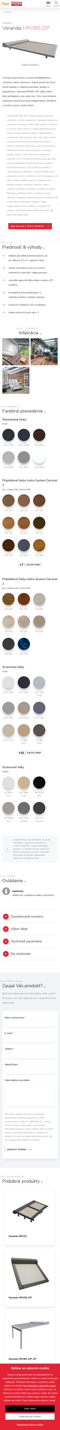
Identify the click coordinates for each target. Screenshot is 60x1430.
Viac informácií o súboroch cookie (39, 1385)
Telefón (9, 1049)
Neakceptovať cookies (30, 1416)
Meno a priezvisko (15, 1017)
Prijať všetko (30, 1408)
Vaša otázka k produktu (17, 1080)
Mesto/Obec (12, 1064)
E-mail (9, 1033)
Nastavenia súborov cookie (30, 1424)
